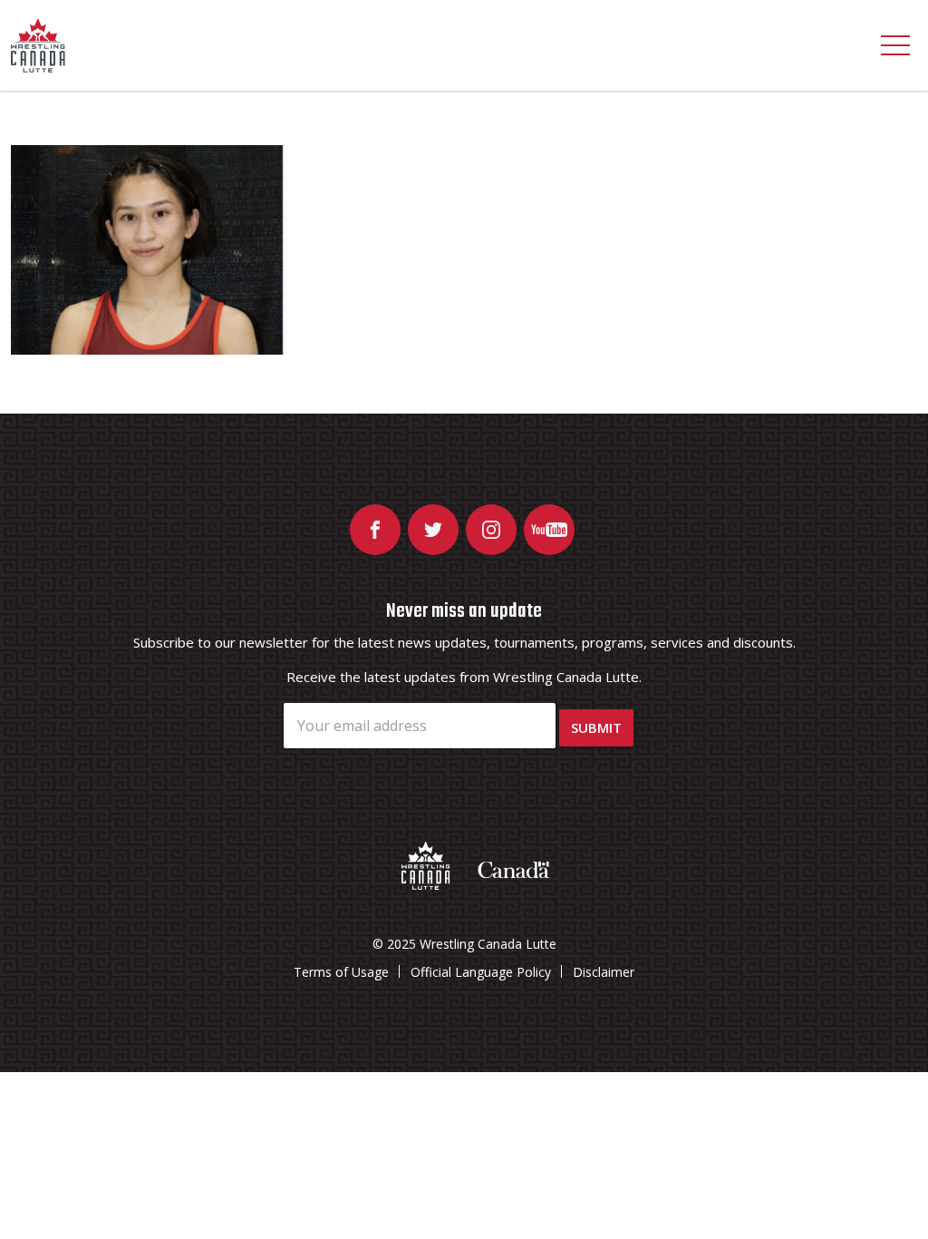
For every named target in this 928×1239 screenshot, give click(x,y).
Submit (596, 727)
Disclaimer (603, 971)
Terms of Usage (341, 971)
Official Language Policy (481, 971)
